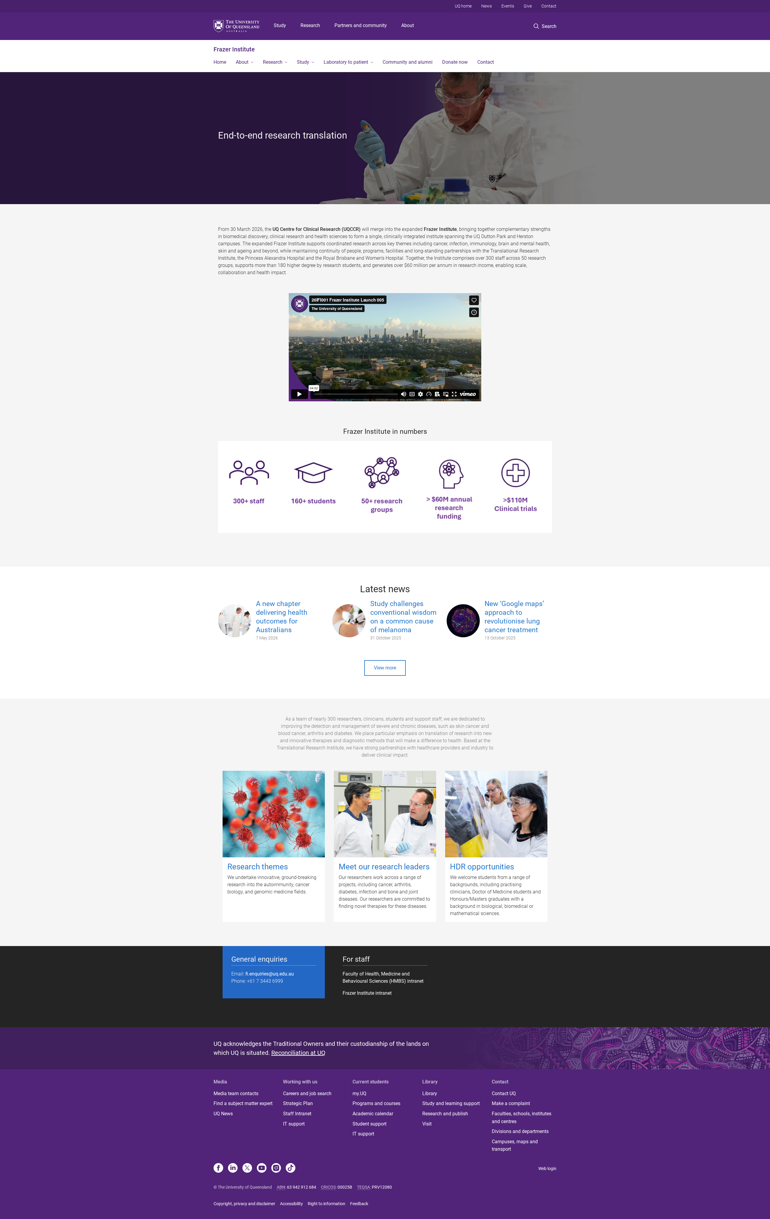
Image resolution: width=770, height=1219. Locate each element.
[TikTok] (290, 1168)
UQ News (223, 1113)
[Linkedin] (233, 1168)
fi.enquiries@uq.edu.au (269, 974)
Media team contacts (236, 1093)
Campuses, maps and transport (515, 1145)
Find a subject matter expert (243, 1103)
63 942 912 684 (301, 1187)
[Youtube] (261, 1168)
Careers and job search (307, 1093)
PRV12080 (382, 1187)
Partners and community (360, 25)
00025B (344, 1187)
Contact (548, 6)
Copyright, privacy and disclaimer (244, 1203)
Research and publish (445, 1113)
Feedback (359, 1203)
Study (280, 25)
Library (429, 1093)
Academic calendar (373, 1113)
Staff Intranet (297, 1113)
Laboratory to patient (346, 62)
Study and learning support (451, 1103)
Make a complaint (511, 1103)
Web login (547, 1168)
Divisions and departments (520, 1131)
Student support (370, 1124)
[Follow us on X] (247, 1168)
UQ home (463, 6)
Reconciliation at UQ (298, 1052)
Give (528, 6)
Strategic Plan (298, 1103)
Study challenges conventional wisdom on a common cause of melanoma (403, 617)
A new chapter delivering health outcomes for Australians (281, 617)
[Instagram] (276, 1168)
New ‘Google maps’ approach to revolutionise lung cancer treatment (514, 617)
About (407, 25)
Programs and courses (376, 1103)
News (486, 6)
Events (507, 6)
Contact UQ (504, 1093)
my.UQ (359, 1093)
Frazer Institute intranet (367, 993)
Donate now (455, 62)
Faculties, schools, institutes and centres (521, 1117)
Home (220, 62)
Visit (427, 1124)
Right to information (326, 1203)
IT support (294, 1124)
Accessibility (291, 1203)
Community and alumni (408, 62)
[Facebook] (218, 1168)
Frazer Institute (234, 49)
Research (310, 25)
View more (385, 668)
